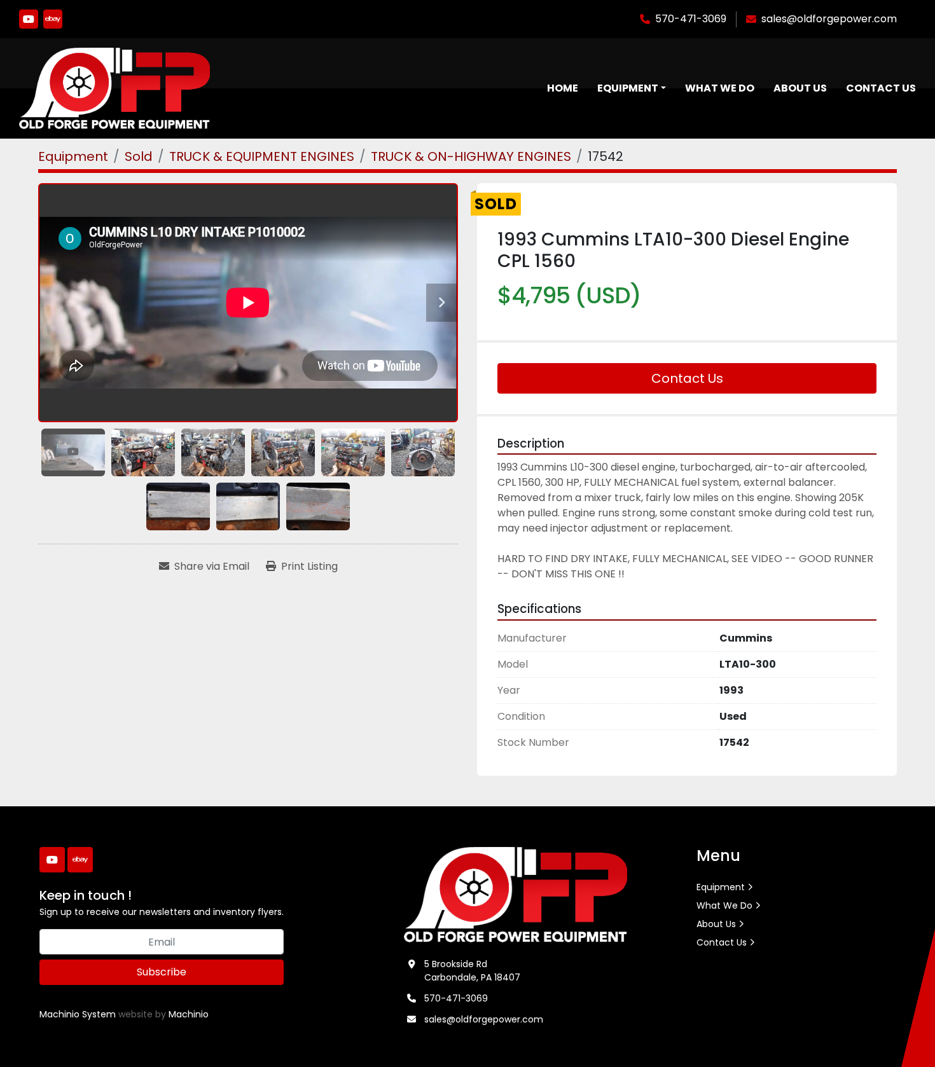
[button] (631, 88)
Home (562, 88)
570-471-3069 (690, 18)
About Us (800, 88)
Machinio (189, 1014)
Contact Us (881, 88)
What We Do (719, 88)
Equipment (627, 88)
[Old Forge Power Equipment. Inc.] (515, 894)
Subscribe (161, 972)
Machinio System (77, 1014)
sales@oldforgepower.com (829, 18)
